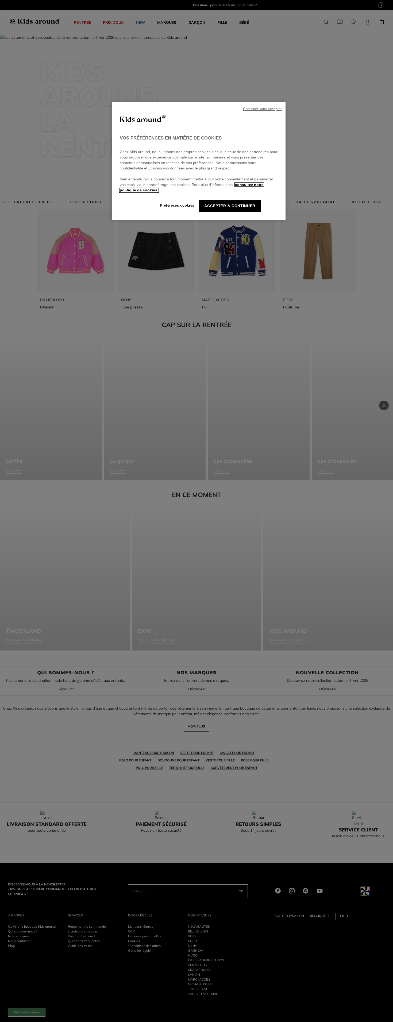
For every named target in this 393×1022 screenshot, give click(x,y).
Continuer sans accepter (262, 109)
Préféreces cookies (177, 205)
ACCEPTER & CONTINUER (229, 206)
